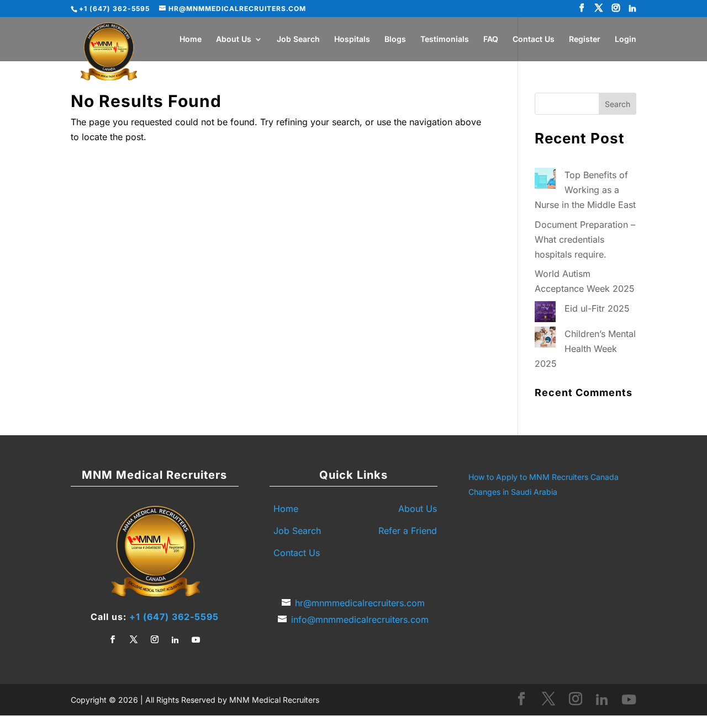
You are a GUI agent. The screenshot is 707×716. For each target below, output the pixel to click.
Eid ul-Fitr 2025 (597, 308)
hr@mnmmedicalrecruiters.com (360, 602)
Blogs (395, 39)
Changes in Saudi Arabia (512, 491)
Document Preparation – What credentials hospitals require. (585, 239)
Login (625, 39)
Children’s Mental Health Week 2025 (585, 348)
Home (191, 39)
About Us (233, 39)
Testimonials (444, 39)
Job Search (298, 39)
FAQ (490, 39)
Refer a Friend (407, 530)
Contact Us (534, 39)
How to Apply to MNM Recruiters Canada (543, 477)
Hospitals (352, 39)
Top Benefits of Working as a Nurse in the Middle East (585, 189)
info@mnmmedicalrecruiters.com (360, 619)
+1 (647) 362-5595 (174, 616)
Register (584, 39)
